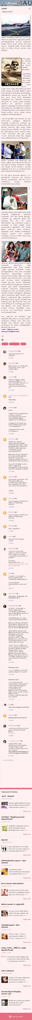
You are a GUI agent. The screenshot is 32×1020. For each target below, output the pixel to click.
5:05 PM (11, 588)
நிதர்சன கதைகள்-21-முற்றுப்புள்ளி (12, 904)
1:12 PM (11, 531)
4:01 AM (11, 756)
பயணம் (23, 344)
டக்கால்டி (11, 377)
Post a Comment (8, 760)
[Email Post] (2, 340)
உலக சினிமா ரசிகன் (14, 741)
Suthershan (12, 363)
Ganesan (11, 407)
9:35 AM (11, 372)
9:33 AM (11, 358)
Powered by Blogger (17, 1016)
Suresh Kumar (13, 725)
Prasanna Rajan (13, 351)
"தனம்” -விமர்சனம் (7, 796)
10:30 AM (11, 402)
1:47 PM (11, 543)
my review (11, 733)
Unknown (11, 476)
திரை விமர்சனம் (14, 344)
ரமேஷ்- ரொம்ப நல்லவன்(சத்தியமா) (18, 395)
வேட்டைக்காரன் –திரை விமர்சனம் (12, 883)
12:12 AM (11, 662)
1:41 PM (11, 720)
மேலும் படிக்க (27, 811)
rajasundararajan (13, 605)
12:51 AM (11, 699)
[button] (29, 8)
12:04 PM (11, 493)
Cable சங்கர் (11, 3)
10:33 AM (11, 434)
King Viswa (12, 548)
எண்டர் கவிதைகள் (7, 971)
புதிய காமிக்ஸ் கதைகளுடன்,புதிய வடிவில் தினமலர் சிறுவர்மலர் (18, 564)
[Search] (29, 3)
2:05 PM (11, 568)
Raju (10, 573)
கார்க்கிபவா (12, 439)
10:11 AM (11, 390)
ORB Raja (11, 526)
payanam (5, 344)
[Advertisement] (16, 774)
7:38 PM (11, 736)
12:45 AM (11, 674)
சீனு (10, 704)
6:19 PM (11, 600)
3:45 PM (11, 710)
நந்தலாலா (4, 840)
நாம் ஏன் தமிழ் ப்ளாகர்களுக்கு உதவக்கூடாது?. (11, 992)
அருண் (10, 536)
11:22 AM (11, 471)
